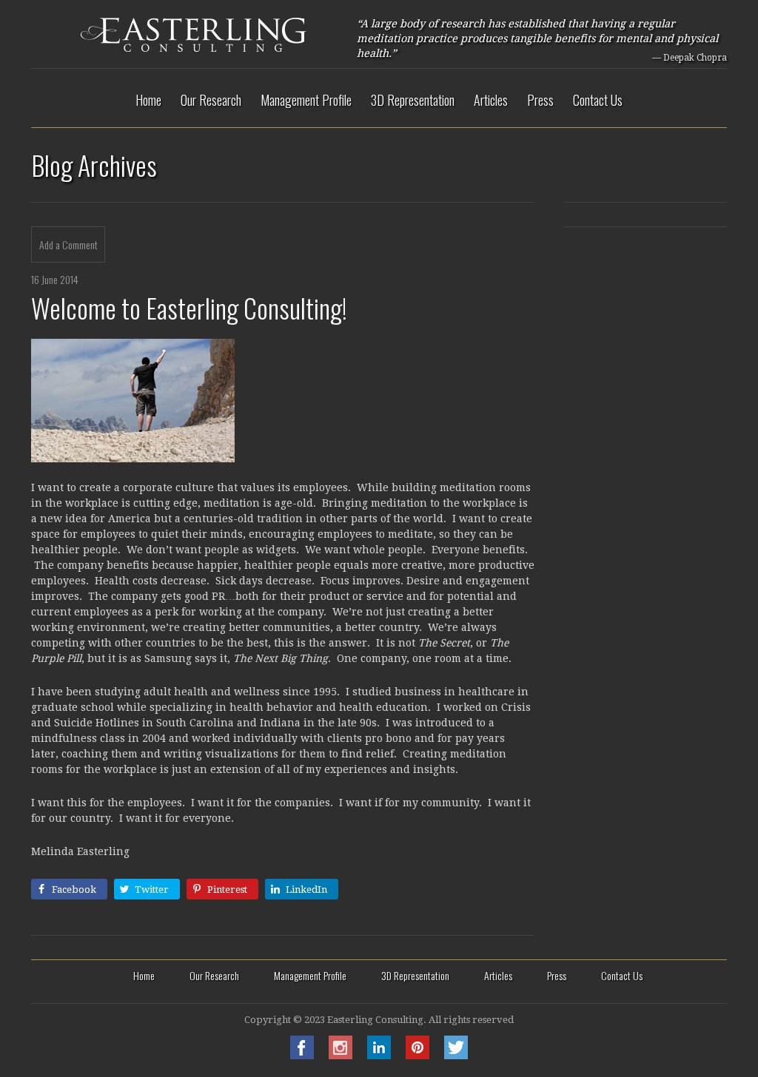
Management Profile (306, 99)
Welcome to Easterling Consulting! (189, 307)
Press (540, 99)
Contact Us (598, 99)
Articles (491, 99)
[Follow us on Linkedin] (379, 1055)
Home (148, 99)
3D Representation (413, 99)
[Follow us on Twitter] (456, 1055)
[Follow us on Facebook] (302, 1055)
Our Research (211, 99)
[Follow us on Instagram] (340, 1055)
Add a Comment (68, 244)
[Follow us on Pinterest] (417, 1055)
